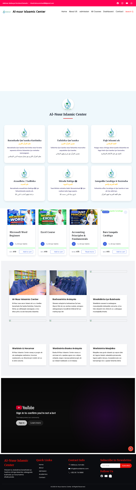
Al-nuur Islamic (22, 244)
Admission (43, 471)
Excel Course (48, 232)
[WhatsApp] (131, 3)
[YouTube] (127, 3)
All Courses (96, 11)
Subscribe (126, 465)
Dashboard (108, 11)
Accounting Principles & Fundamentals (80, 235)
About (41, 468)
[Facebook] (118, 3)
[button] (32, 212)
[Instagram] (122, 3)
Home (64, 11)
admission (84, 11)
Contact (119, 11)
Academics (43, 474)
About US (73, 11)
